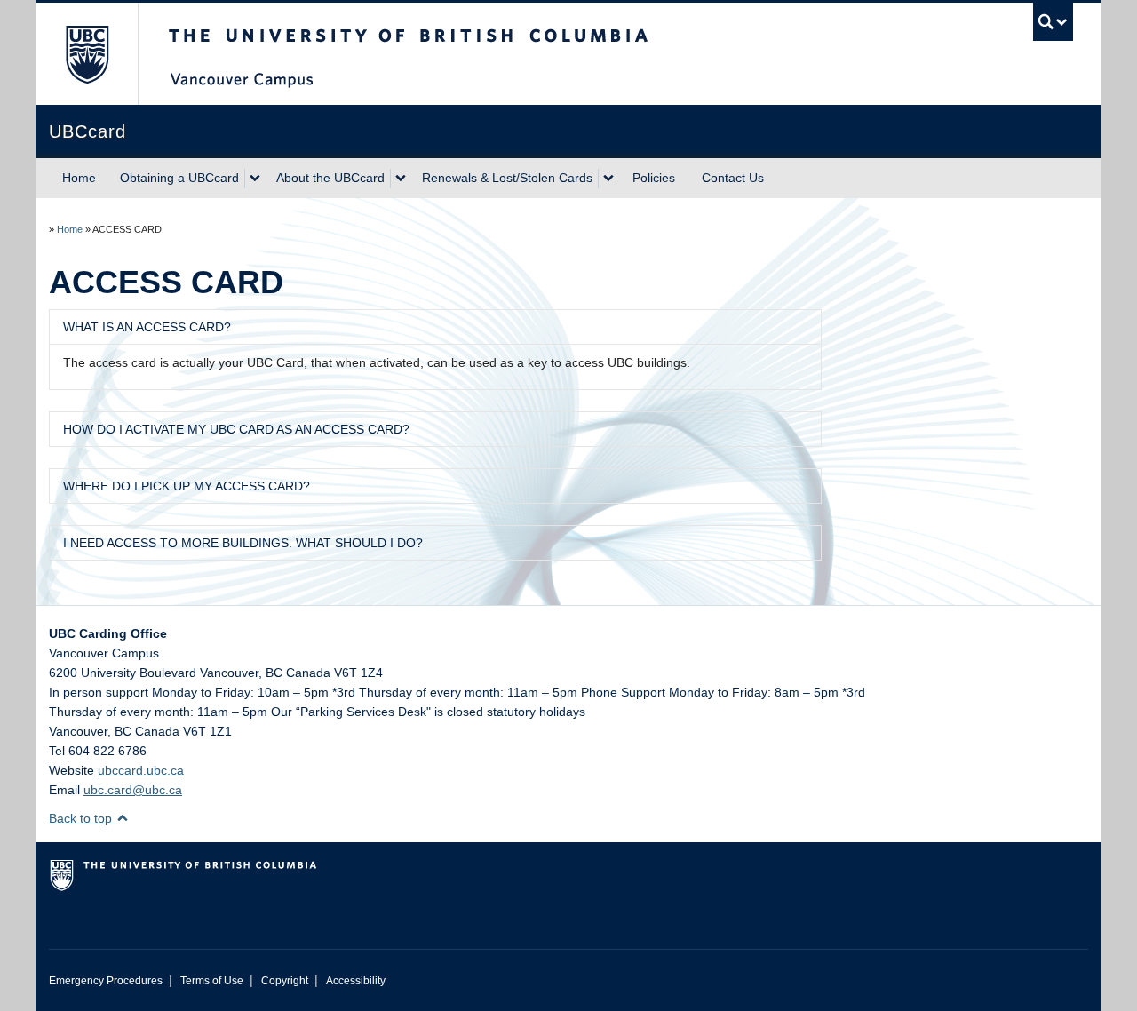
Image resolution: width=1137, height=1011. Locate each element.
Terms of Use (211, 981)
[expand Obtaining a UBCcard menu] (255, 178)
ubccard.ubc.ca (141, 770)
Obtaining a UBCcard (179, 178)
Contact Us (733, 178)
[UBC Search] (1053, 22)
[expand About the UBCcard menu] (400, 178)
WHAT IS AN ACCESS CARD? (147, 327)
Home (79, 178)
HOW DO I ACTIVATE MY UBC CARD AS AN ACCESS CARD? (236, 429)
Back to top (82, 818)
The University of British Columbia (87, 54)
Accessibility (356, 981)
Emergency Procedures (106, 981)
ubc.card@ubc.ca (132, 790)
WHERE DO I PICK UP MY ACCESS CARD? (186, 486)
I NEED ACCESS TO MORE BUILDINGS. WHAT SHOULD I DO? (243, 543)
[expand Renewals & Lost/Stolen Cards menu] (608, 178)
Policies (653, 178)
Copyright (284, 981)
